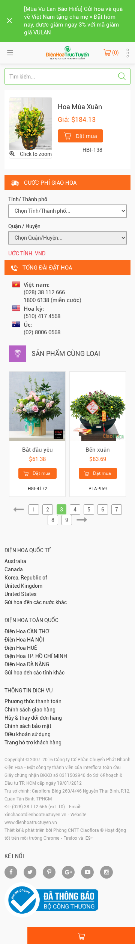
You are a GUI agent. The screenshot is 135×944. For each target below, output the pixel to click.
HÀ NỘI (35, 640)
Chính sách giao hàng (30, 710)
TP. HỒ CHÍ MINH (47, 656)
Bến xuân (98, 449)
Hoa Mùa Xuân (80, 107)
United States (20, 594)
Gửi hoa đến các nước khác (35, 602)
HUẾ (32, 648)
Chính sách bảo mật (27, 726)
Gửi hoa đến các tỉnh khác (34, 673)
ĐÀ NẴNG (38, 664)
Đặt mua (85, 135)
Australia (15, 561)
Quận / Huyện (24, 226)
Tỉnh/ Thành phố (27, 199)
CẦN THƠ (38, 631)
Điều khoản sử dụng (27, 734)
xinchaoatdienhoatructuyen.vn (35, 814)
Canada (13, 569)
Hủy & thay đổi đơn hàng (33, 718)
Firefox (70, 838)
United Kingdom (23, 586)
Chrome (51, 838)
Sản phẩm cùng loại (66, 353)
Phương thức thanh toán (33, 701)
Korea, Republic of (25, 578)
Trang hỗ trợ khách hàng (33, 742)
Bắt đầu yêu (37, 449)
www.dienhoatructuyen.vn (30, 822)
